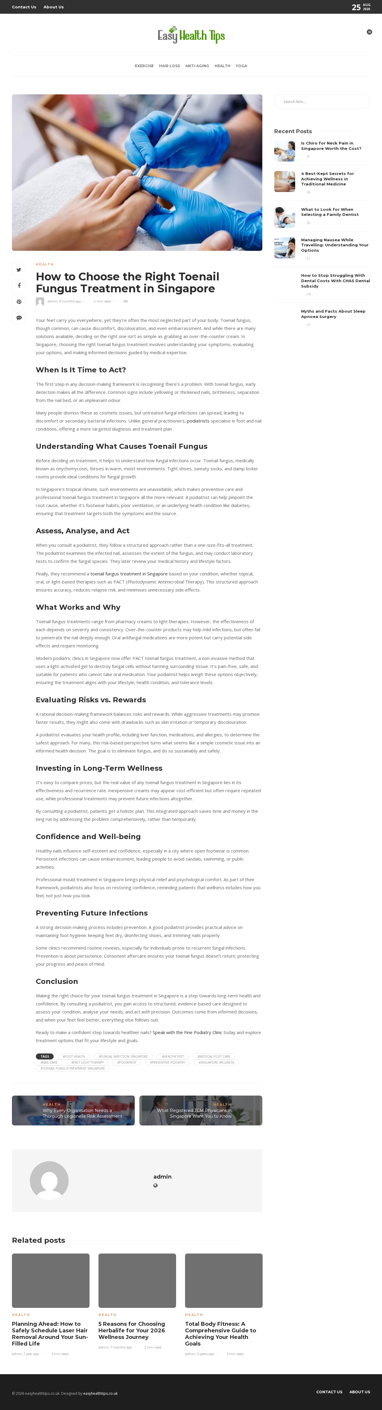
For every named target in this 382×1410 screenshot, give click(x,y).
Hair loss (169, 66)
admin (52, 301)
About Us (54, 6)
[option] (50, 1303)
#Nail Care (49, 1062)
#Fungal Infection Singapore (123, 1056)
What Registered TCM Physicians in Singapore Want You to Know (194, 1113)
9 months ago (70, 301)
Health (222, 66)
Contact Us (24, 6)
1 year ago (31, 1354)
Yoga (241, 66)
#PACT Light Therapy (87, 1062)
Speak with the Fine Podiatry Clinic (187, 1032)
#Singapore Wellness (216, 1062)
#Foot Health (74, 1056)
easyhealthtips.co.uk (100, 1393)
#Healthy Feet (173, 1056)
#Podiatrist (126, 1062)
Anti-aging (197, 66)
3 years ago (205, 1354)
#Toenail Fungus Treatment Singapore (73, 1068)
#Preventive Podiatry (167, 1062)
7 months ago (121, 1347)
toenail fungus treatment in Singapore (129, 574)
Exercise (144, 66)
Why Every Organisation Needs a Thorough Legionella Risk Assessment (82, 1113)
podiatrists (198, 421)
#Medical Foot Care (214, 1056)
